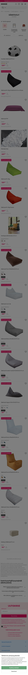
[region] (14, 664)
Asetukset (14, 671)
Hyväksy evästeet (14, 667)
